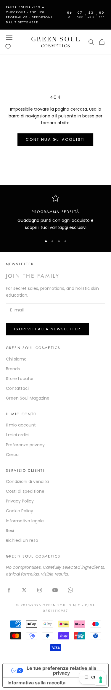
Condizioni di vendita (27, 481)
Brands (13, 369)
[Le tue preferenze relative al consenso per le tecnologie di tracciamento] (100, 679)
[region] (55, 213)
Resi (10, 531)
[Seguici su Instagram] (40, 590)
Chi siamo (16, 359)
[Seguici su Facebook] (9, 590)
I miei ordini (17, 435)
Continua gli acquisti (55, 139)
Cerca (12, 455)
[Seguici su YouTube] (55, 590)
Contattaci (17, 388)
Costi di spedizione (25, 491)
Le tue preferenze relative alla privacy (61, 670)
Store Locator (20, 379)
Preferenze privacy (25, 445)
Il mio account (21, 425)
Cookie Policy (19, 511)
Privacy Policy (20, 501)
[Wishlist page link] (8, 47)
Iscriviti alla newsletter (47, 329)
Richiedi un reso (22, 540)
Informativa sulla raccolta (36, 683)
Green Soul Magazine (27, 398)
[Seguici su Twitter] (24, 590)
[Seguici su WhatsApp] (70, 590)
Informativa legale (25, 521)
